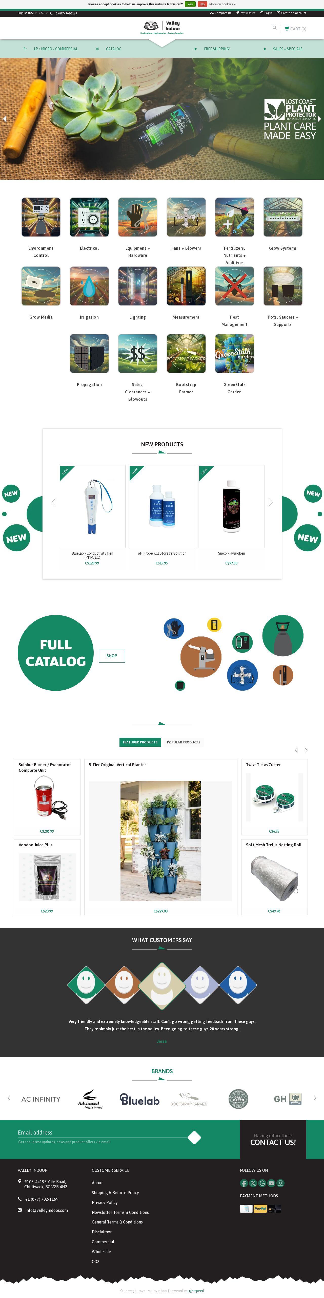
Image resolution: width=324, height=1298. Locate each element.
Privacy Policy (105, 1202)
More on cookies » (222, 4)
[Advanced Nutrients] (90, 1099)
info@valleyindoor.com (46, 1210)
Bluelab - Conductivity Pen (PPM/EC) (92, 555)
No (202, 4)
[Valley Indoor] (161, 28)
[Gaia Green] (238, 1099)
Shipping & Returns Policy (115, 1192)
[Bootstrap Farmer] (189, 1099)
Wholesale (101, 1251)
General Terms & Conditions (117, 1222)
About (97, 1182)
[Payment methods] (246, 1209)
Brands (162, 1071)
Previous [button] (5, 119)
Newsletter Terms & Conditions (120, 1212)
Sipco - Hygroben (231, 553)
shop (112, 655)
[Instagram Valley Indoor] (280, 1183)
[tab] (140, 742)
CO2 (95, 1261)
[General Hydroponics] (287, 1099)
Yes (190, 4)
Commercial (103, 1241)
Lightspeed (196, 1291)
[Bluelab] (139, 1099)
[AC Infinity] (40, 1099)
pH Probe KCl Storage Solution (162, 553)
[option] (92, 517)
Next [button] (318, 119)
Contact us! (273, 1142)
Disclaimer (102, 1232)
